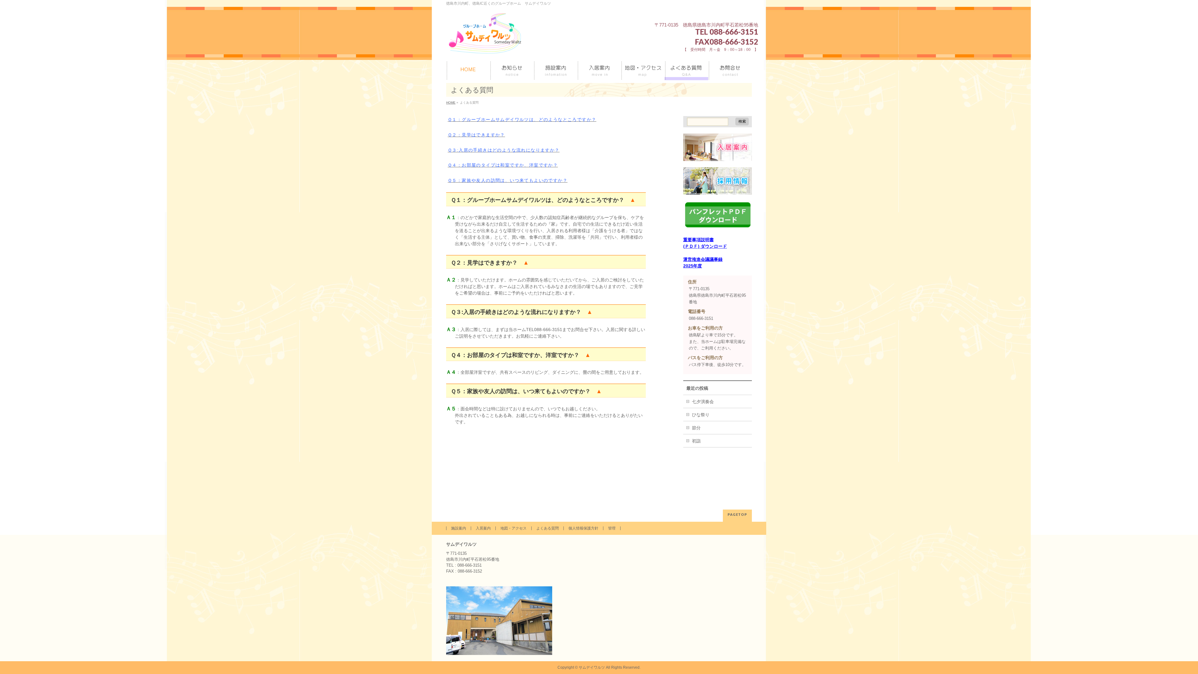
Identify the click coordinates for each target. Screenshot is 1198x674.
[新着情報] (511, 70)
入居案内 (483, 528)
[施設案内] (555, 70)
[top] (468, 70)
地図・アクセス (513, 528)
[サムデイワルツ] (485, 48)
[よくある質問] (686, 70)
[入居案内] (599, 70)
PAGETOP (737, 514)
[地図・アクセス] (643, 70)
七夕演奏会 (703, 401)
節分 (696, 427)
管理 (612, 528)
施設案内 (458, 528)
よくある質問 (547, 528)
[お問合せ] (730, 70)
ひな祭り (700, 414)
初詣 (696, 440)
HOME (450, 102)
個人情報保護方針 (583, 528)
